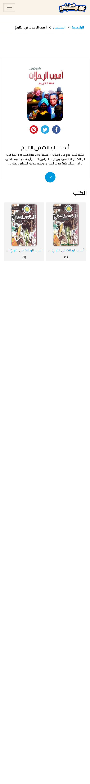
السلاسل (59, 27)
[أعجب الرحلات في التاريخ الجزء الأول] (24, 225)
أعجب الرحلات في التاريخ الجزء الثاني (60, 250)
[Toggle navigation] (9, 7)
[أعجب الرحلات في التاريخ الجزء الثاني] (66, 225)
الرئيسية (78, 27)
